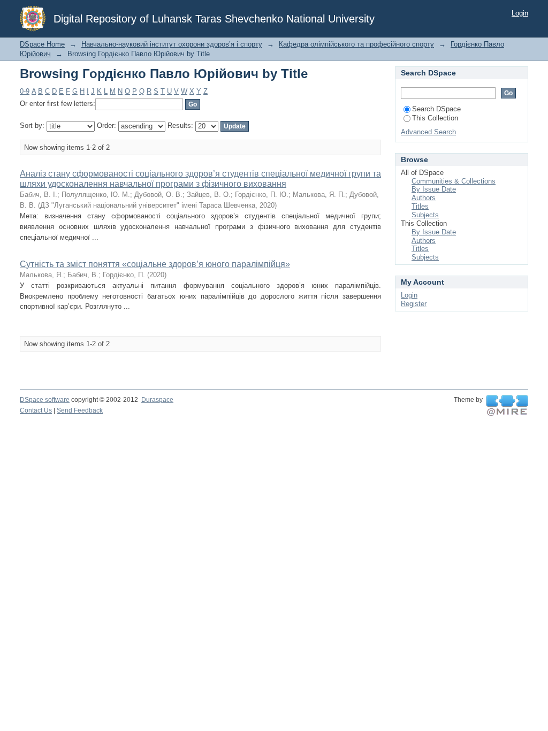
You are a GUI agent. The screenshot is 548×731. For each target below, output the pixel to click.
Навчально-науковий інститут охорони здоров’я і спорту (171, 44)
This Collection (435, 118)
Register (414, 304)
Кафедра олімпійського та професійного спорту (356, 44)
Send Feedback (80, 410)
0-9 (24, 91)
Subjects (425, 215)
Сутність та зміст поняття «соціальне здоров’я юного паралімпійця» (155, 264)
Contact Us (36, 410)
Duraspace (157, 399)
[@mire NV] (507, 405)
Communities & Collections (454, 181)
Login (520, 13)
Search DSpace (436, 109)
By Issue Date (434, 189)
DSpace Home (42, 44)
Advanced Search (428, 132)
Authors (424, 198)
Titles (420, 206)
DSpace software (45, 399)
